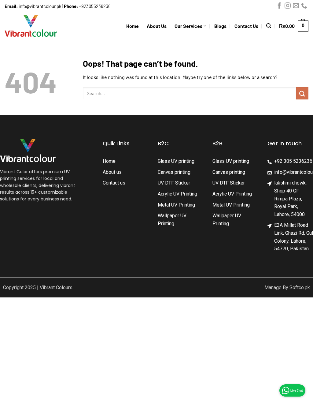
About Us (157, 26)
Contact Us (246, 26)
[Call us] (304, 7)
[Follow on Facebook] (279, 7)
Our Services (188, 26)
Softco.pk (299, 287)
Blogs (220, 26)
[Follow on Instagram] (288, 7)
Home (132, 26)
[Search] (268, 26)
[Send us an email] (296, 7)
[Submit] (302, 93)
